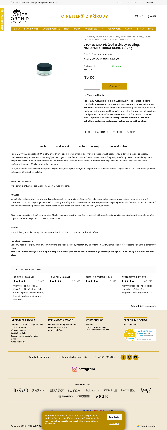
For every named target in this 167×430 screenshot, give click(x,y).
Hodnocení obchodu (132, 324)
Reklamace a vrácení (57, 327)
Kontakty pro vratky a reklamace (62, 324)
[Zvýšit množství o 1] (98, 86)
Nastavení (114, 423)
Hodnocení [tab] (62, 146)
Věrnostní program (19, 330)
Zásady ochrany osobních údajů (24, 336)
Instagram (86, 369)
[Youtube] (136, 357)
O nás (13, 339)
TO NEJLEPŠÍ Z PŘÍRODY (83, 16)
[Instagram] (129, 357)
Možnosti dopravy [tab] (89, 146)
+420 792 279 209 (21, 2)
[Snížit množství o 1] (85, 86)
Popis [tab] (43, 146)
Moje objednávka (55, 330)
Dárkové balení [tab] (118, 146)
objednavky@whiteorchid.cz (45, 2)
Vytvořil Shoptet (148, 426)
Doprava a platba (18, 327)
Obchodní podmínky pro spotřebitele (27, 324)
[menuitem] (17, 29)
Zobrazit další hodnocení (143, 306)
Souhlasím (114, 417)
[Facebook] (123, 357)
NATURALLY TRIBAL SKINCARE (105, 59)
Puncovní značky (18, 342)
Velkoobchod (91, 324)
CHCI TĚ (116, 86)
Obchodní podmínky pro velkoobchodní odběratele (97, 328)
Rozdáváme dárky (18, 333)
